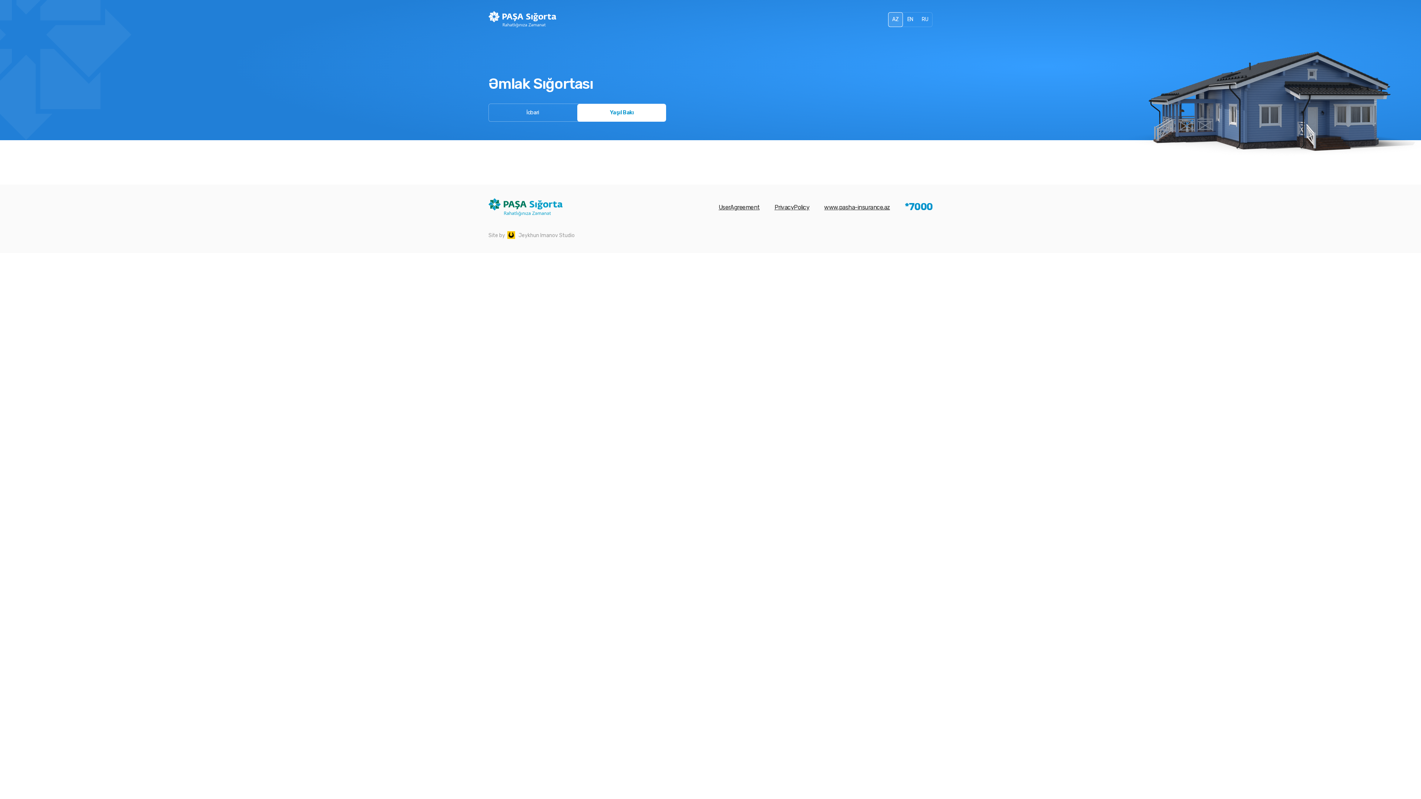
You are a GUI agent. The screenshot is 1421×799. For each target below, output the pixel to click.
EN (910, 19)
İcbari (533, 112)
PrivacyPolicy (792, 207)
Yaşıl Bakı (622, 112)
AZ (895, 19)
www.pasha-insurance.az (857, 207)
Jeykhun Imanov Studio (546, 235)
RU (925, 19)
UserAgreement (739, 207)
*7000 (919, 207)
